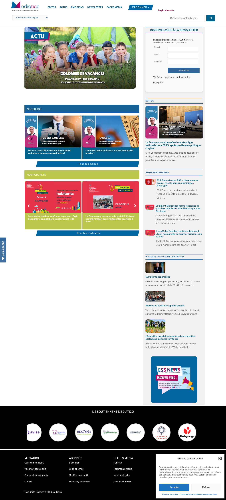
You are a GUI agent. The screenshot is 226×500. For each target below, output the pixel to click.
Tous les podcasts (88, 233)
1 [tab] (69, 95)
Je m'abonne (3, 248)
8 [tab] (90, 95)
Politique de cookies (170, 494)
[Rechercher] (210, 18)
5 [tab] (81, 95)
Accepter (174, 487)
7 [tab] (87, 95)
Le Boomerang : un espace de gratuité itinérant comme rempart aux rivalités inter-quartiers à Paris (110, 219)
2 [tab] (72, 95)
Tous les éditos (88, 164)
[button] (219, 458)
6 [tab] (84, 95)
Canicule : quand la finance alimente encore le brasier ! (109, 151)
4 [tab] (78, 95)
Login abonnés (166, 10)
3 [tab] (75, 95)
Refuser (206, 487)
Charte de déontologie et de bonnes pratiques (198, 494)
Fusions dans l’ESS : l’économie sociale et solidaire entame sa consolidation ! (49, 151)
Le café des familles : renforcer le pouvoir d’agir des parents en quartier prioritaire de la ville (53, 217)
